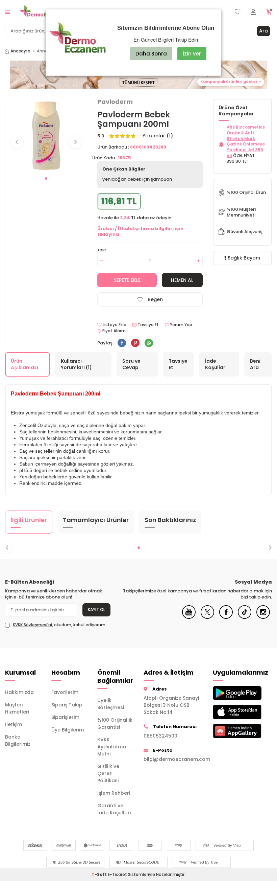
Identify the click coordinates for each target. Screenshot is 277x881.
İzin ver (192, 53)
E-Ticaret (117, 874)
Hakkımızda (19, 692)
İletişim (13, 724)
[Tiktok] (244, 617)
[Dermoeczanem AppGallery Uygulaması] (231, 731)
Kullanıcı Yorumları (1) (76, 364)
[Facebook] (226, 617)
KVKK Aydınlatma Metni (111, 746)
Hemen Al (182, 280)
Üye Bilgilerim (67, 729)
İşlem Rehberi (113, 793)
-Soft (100, 874)
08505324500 (160, 735)
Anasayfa (20, 51)
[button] (46, 178)
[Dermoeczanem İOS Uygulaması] (231, 712)
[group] (46, 136)
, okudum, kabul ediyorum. (59, 625)
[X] (207, 617)
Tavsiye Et (147, 324)
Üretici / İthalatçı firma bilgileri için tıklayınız (140, 231)
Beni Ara (255, 364)
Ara (263, 30)
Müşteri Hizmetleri (17, 708)
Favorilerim (64, 692)
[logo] (42, 12)
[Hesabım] (253, 12)
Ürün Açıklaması (24, 364)
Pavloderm (115, 102)
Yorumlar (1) (158, 136)
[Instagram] (263, 617)
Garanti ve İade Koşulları (114, 809)
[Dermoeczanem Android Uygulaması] (231, 693)
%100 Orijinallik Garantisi (114, 723)
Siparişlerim (65, 717)
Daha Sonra (151, 53)
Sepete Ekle (127, 280)
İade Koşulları (216, 364)
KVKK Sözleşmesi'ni (32, 625)
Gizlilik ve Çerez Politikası (108, 773)
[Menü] (7, 11)
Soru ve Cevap (131, 364)
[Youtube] (189, 617)
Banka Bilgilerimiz (17, 740)
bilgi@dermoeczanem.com (173, 759)
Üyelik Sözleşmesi (110, 704)
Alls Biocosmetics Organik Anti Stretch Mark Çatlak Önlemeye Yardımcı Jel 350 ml (246, 141)
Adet (101, 250)
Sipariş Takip (66, 704)
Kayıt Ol (96, 609)
